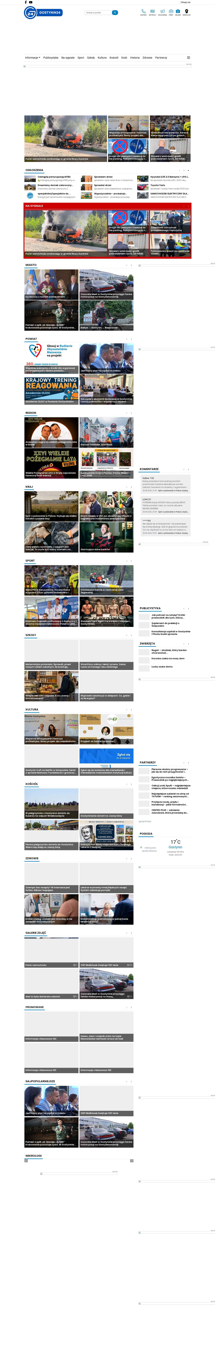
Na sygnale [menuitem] (68, 57)
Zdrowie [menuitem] (147, 57)
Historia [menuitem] (135, 57)
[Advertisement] (107, 37)
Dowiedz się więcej (188, 1347)
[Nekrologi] (78, 1190)
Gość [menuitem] (124, 57)
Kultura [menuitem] (102, 57)
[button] (188, 57)
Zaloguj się (185, 2)
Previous (26, 1190)
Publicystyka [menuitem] (50, 57)
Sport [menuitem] (81, 57)
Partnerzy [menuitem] (161, 57)
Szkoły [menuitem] (91, 57)
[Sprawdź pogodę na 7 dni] (149, 849)
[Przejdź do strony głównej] (43, 12)
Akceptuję (205, 1346)
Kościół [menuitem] (114, 57)
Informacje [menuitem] (31, 57)
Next (131, 1190)
